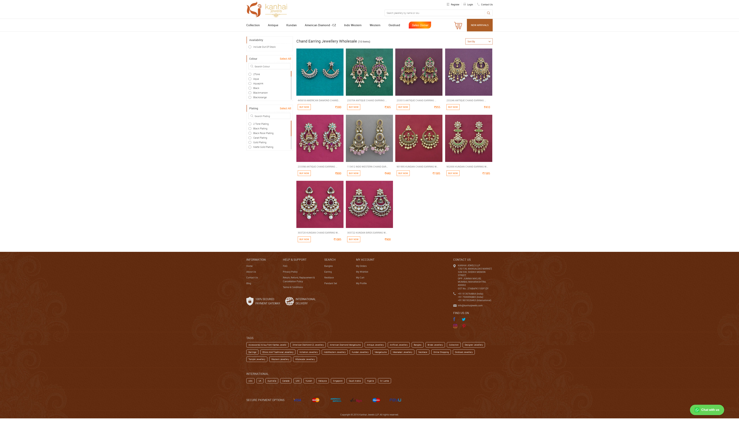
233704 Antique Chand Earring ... (367, 100)
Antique (273, 25)
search (330, 259)
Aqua (256, 78)
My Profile (361, 283)
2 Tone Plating (261, 124)
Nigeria (370, 380)
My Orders (361, 265)
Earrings (252, 352)
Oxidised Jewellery (464, 352)
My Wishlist (362, 271)
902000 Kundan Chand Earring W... (467, 166)
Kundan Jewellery (360, 352)
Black (256, 88)
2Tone (256, 74)
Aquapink (258, 83)
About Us (251, 271)
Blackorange (260, 97)
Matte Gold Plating (263, 147)
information (256, 259)
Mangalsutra (381, 352)
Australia (272, 380)
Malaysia (322, 380)
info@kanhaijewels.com (470, 305)
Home (249, 265)
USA (250, 380)
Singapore (338, 380)
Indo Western (353, 25)
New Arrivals (480, 25)
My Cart (360, 277)
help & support (295, 259)
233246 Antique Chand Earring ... (466, 100)
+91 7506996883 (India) (470, 296)
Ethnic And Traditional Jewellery (277, 352)
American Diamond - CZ (320, 25)
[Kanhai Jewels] (268, 8)
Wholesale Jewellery (305, 359)
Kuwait (309, 380)
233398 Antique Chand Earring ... (317, 166)
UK (260, 380)
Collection (253, 25)
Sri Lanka (384, 380)
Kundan (291, 25)
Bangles (328, 265)
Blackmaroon (260, 92)
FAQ (285, 265)
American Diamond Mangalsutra (345, 344)
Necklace (329, 277)
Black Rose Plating (263, 133)
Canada (285, 380)
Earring (328, 271)
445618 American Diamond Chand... (319, 100)
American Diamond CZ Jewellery (308, 344)
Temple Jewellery (256, 359)
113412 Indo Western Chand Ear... (367, 166)
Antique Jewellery (375, 344)
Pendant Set (330, 283)
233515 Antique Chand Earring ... (416, 100)
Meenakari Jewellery (402, 352)
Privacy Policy (290, 271)
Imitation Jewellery (308, 352)
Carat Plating (260, 137)
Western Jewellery (280, 359)
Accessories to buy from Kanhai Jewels (267, 344)
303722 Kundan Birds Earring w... (367, 232)
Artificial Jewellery (399, 344)
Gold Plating (259, 142)
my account (365, 259)
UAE (297, 380)
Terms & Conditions (293, 287)
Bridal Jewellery (435, 344)
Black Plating (260, 128)
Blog (248, 283)
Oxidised (394, 25)
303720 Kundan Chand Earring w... (318, 232)
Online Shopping (441, 352)
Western (375, 25)
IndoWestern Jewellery (335, 352)
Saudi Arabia (355, 380)
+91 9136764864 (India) (470, 293)
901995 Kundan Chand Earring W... (417, 166)
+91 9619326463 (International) (474, 300)
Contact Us (252, 277)
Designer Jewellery (474, 344)
